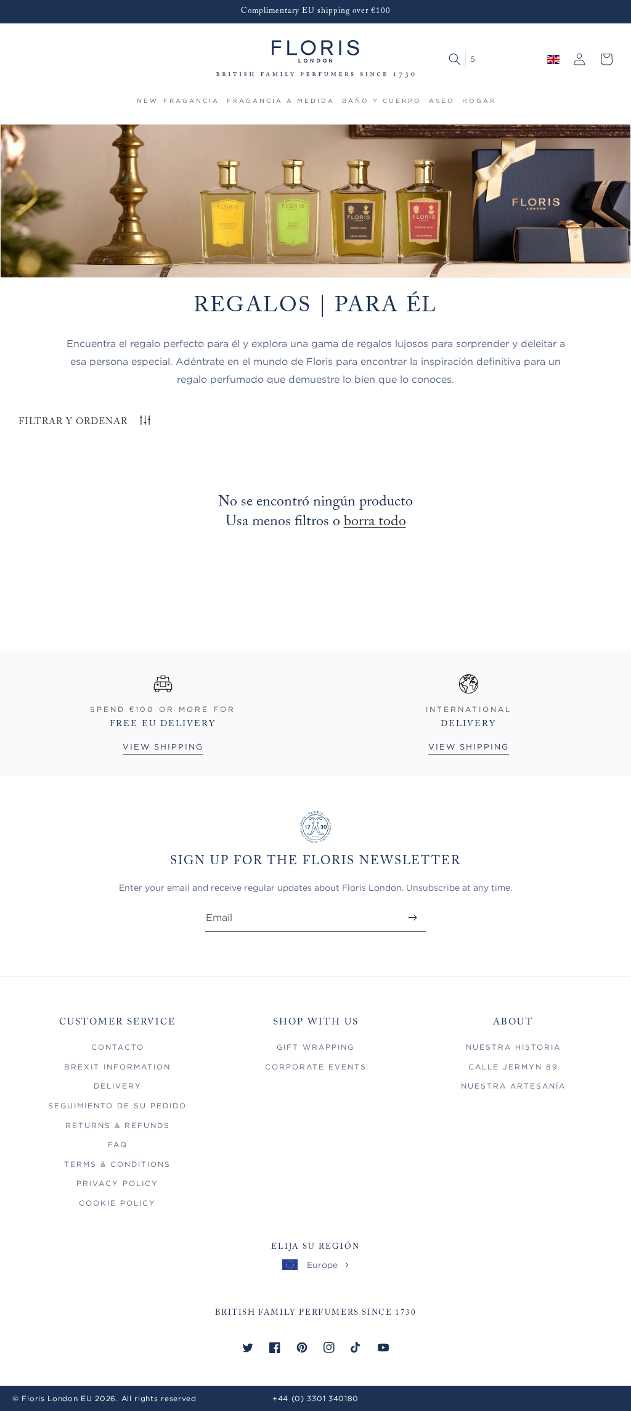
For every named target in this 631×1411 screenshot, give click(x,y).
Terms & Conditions (117, 1164)
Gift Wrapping (315, 1047)
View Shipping (163, 747)
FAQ (118, 1144)
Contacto (117, 1047)
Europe (322, 1264)
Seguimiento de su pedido (117, 1106)
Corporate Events (316, 1067)
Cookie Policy (117, 1203)
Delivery (118, 1086)
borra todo (375, 521)
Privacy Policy (117, 1183)
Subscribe (412, 917)
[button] (191, 106)
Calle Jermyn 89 (513, 1067)
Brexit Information (117, 1067)
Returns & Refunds (117, 1125)
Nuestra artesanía (513, 1086)
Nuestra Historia (513, 1047)
